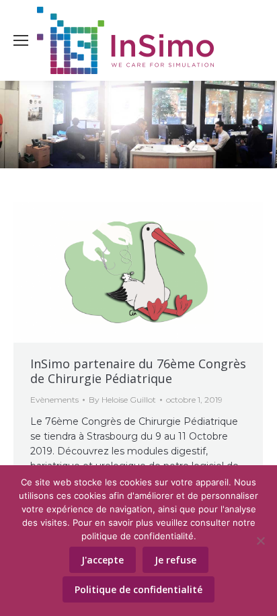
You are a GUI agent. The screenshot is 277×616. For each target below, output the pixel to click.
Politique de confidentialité (138, 589)
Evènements (54, 400)
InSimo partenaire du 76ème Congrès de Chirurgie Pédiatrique (138, 371)
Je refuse (175, 559)
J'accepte (102, 559)
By (122, 400)
